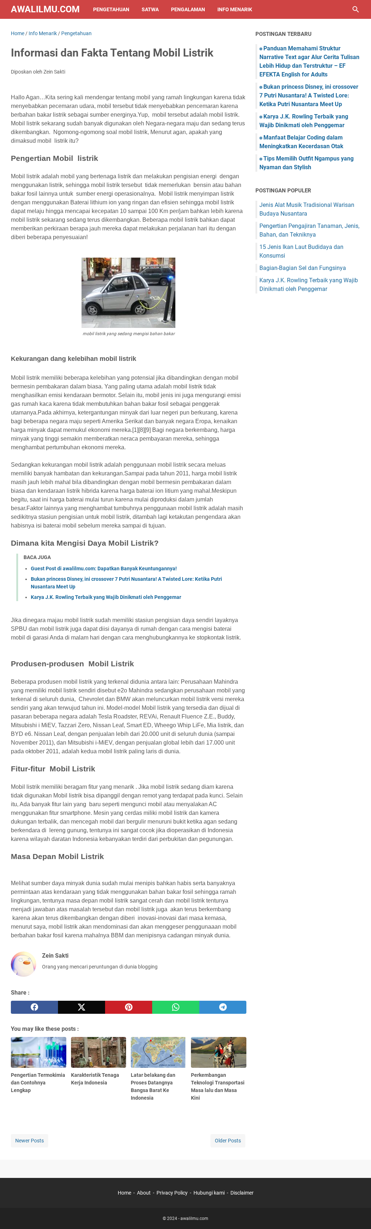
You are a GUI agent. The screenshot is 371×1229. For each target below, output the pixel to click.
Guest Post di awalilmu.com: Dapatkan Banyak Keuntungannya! (104, 568)
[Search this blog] (355, 9)
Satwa (150, 9)
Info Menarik (234, 9)
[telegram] (222, 1007)
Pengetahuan (111, 9)
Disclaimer (242, 1193)
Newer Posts (29, 1140)
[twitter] (81, 1007)
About (144, 1193)
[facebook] (34, 1007)
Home (124, 1193)
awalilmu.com (45, 9)
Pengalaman (188, 9)
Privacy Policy (172, 1193)
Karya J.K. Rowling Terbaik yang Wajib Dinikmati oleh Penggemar (106, 597)
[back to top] (356, 1212)
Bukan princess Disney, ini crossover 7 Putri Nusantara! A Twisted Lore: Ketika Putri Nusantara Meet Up (308, 95)
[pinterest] (128, 1007)
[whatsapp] (175, 1007)
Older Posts (228, 1140)
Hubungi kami (209, 1193)
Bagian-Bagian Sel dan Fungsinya (302, 267)
